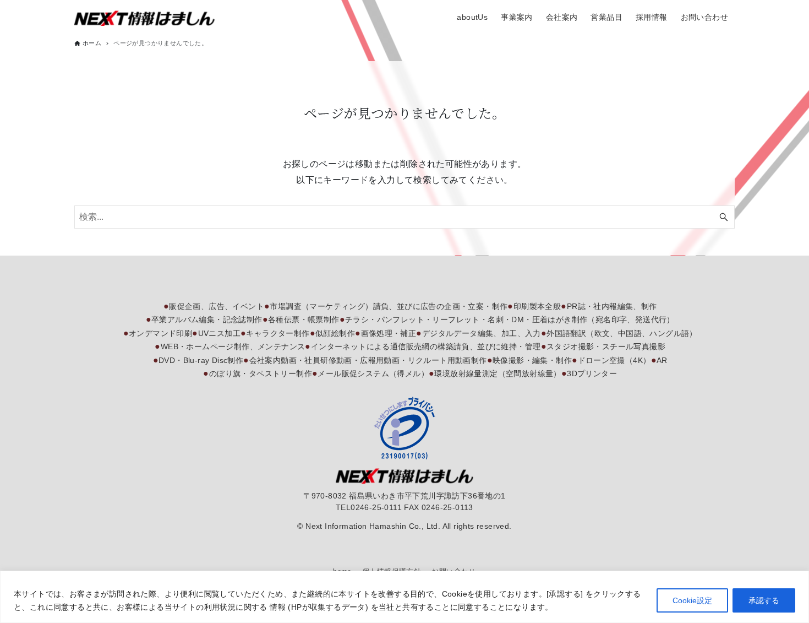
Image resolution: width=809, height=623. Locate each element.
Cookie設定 (692, 600)
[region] (404, 597)
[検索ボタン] (724, 217)
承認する (763, 600)
